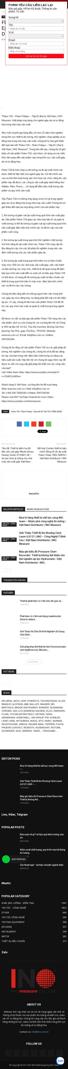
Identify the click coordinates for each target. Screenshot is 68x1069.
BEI (52, 704)
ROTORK (55, 727)
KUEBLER (55, 717)
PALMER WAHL (36, 724)
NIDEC (48, 721)
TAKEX (36, 731)
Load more (33, 661)
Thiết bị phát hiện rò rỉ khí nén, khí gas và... (41, 601)
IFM (47, 717)
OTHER (5, 912)
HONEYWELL (23, 717)
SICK (18, 731)
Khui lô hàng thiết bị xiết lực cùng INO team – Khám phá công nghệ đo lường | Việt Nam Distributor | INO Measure (42, 521)
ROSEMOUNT (43, 727)
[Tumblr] (42, 1053)
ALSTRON (17, 704)
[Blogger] (8, 1053)
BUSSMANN (56, 707)
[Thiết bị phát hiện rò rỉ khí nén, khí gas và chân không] (9, 604)
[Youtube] (59, 1053)
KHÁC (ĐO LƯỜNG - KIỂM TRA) (18, 902)
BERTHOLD (8, 707)
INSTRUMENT (9, 931)
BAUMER (45, 704)
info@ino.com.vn (40, 1031)
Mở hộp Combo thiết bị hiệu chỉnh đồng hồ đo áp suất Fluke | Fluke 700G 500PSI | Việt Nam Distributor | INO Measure (51, 455)
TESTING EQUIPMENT (13, 922)
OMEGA (23, 724)
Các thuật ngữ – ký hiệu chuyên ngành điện (41, 865)
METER (5, 936)
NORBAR (57, 721)
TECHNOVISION (48, 701)
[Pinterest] (34, 1053)
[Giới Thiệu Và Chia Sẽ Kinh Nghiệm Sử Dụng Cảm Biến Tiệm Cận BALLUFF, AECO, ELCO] (9, 635)
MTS (41, 721)
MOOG (33, 721)
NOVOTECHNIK (10, 724)
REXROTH (29, 727)
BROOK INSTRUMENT (26, 707)
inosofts (34, 493)
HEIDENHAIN (8, 717)
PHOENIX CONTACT (12, 727)
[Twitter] (51, 1053)
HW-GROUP (37, 717)
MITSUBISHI (22, 721)
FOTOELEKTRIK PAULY (22, 714)
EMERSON (59, 711)
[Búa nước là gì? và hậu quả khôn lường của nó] (9, 838)
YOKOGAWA (49, 731)
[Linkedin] (25, 1053)
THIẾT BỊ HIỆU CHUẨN (13, 941)
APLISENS (7, 701)
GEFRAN (39, 714)
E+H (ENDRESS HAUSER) (32, 711)
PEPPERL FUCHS (54, 724)
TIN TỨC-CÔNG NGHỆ (13, 917)
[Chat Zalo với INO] (60, 1061)
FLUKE (5, 714)
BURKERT (44, 707)
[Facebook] (17, 1053)
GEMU (49, 714)
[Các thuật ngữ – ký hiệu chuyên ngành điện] (9, 868)
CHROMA (6, 711)
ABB (26, 704)
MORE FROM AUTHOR (38, 509)
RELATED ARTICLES (13, 509)
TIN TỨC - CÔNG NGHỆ (9, 524)
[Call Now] (6, 859)
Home (4, 11)
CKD (15, 711)
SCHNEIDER (8, 731)
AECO (16, 701)
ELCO (49, 711)
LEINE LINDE (8, 721)
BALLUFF (34, 704)
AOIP (23, 701)
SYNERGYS (33, 701)
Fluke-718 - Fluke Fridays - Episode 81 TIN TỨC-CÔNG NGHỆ (36, 411)
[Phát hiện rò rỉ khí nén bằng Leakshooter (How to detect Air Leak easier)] (9, 620)
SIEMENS (27, 731)
